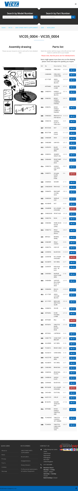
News (3, 455)
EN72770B (48, 132)
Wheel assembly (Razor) (56, 231)
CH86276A (48, 218)
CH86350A (48, 372)
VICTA (10, 28)
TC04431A (48, 348)
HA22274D (48, 357)
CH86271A (48, 230)
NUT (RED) (57, 262)
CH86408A (48, 280)
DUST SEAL (57, 392)
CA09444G (48, 382)
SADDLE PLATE (56, 378)
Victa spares (25, 446)
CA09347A (48, 147)
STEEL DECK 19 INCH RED (57, 75)
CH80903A (48, 182)
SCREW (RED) (57, 353)
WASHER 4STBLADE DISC (57, 403)
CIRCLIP (56, 397)
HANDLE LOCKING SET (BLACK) (57, 93)
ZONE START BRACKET (57, 339)
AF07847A (48, 324)
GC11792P (48, 79)
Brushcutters (25, 457)
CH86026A (48, 198)
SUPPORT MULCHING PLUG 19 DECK (57, 283)
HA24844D (48, 203)
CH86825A (48, 308)
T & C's (4, 463)
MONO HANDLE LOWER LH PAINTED (57, 109)
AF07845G (48, 313)
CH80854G (48, 377)
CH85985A (48, 273)
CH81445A (48, 392)
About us (4, 450)
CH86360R (48, 138)
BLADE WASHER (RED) (56, 149)
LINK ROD (56, 142)
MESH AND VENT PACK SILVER (57, 303)
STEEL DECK (57, 69)
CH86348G (48, 367)
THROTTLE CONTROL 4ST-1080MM (57, 419)
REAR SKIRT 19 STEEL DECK (57, 193)
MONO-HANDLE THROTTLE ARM (57, 411)
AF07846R (48, 320)
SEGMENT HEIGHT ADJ (57, 155)
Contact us (44, 446)
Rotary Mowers (25, 465)
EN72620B (48, 387)
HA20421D (48, 353)
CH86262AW (48, 213)
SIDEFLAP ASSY (56, 199)
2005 (42, 28)
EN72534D (48, 128)
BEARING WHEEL (56, 237)
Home (4, 28)
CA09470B (48, 257)
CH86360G (48, 69)
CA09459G (48, 252)
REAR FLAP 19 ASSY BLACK (57, 116)
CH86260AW (48, 186)
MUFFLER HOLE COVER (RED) (57, 275)
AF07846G (48, 86)
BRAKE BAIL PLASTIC (57, 373)
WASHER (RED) (56, 358)
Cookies (4, 467)
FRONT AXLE (57, 213)
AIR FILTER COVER (57, 87)
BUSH (55, 218)
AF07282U (48, 333)
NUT (55, 128)
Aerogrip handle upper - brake (56, 175)
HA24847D (48, 262)
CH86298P (48, 242)
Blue (55, 320)
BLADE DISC (57, 252)
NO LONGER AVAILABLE (57, 209)
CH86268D (48, 142)
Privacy (4, 459)
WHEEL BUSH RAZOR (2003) (57, 224)
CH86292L (48, 98)
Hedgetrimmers (26, 461)
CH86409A (48, 289)
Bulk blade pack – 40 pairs (57, 268)
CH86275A (48, 247)
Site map (4, 471)
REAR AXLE (57, 186)
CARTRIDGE (57, 333)
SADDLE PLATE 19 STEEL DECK (57, 122)
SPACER (56, 308)
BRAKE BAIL (57, 367)
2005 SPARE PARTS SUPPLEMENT (26, 28)
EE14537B (48, 402)
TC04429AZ (48, 417)
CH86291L (48, 107)
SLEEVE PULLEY (56, 133)
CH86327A (48, 166)
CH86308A (48, 223)
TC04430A (48, 424)
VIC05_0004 (51, 28)
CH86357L (48, 173)
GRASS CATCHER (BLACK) (56, 81)
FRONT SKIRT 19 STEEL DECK (57, 161)
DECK (55, 138)
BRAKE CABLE (57, 348)
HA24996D (48, 343)
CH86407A (48, 191)
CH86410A (48, 121)
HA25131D (48, 397)
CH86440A (48, 159)
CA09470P (48, 267)
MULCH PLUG (56, 290)
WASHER (56, 182)
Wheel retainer (56, 243)
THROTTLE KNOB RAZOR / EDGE (57, 327)
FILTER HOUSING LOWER (56, 314)
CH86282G (48, 116)
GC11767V (48, 301)
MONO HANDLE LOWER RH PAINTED (57, 101)
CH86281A (48, 154)
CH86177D (48, 338)
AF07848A (48, 409)
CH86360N (48, 74)
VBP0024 (47, 237)
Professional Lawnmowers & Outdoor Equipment (29, 470)
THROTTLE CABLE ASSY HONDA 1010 (57, 427)
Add (73, 70)
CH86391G (48, 91)
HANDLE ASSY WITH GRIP (57, 168)
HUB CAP (56, 247)
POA (73, 174)
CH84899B (48, 208)
